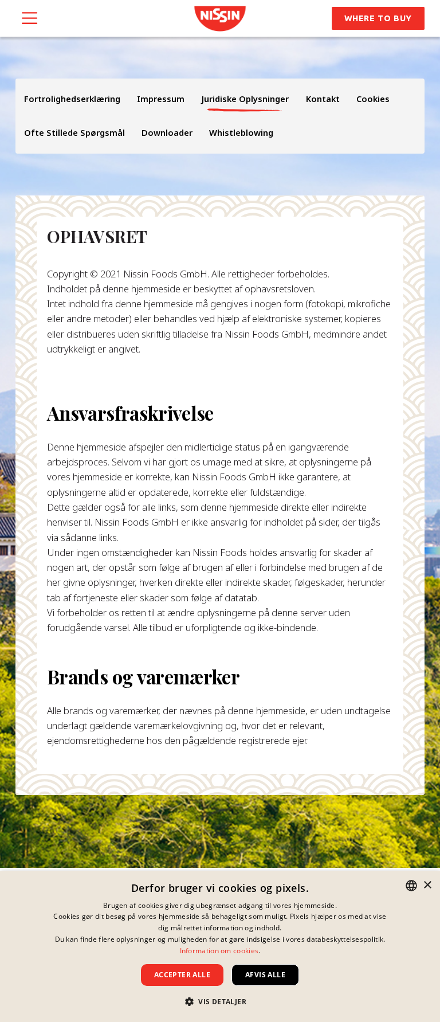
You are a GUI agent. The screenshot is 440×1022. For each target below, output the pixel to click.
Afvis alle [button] (265, 975)
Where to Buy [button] (378, 18)
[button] (220, 1001)
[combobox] (411, 885)
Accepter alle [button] (182, 975)
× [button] (427, 885)
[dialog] (220, 946)
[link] (220, 19)
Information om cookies (219, 951)
